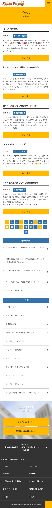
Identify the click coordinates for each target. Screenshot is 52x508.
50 (31, 227)
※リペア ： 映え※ (13, 358)
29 (40, 222)
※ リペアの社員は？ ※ (14, 384)
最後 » (26, 232)
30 (45, 222)
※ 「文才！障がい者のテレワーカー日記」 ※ (23, 393)
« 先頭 (12, 222)
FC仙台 (5, 497)
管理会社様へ (34, 466)
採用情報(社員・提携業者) (12, 481)
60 (35, 227)
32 (12, 227)
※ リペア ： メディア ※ (15, 341)
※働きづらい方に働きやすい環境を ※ (20, 333)
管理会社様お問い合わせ (26, 431)
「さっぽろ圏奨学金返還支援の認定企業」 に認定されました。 (25, 248)
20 (31, 222)
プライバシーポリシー (11, 489)
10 (26, 222)
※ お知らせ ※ (11, 307)
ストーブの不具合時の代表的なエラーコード (22, 282)
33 (17, 227)
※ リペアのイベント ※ (14, 376)
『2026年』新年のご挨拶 (15, 290)
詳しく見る (26, 58)
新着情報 (6, 473)
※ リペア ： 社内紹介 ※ (15, 350)
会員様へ (6, 466)
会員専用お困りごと (26, 422)
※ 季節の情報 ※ (12, 324)
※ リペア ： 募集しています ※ (17, 367)
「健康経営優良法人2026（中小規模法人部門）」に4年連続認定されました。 (25, 260)
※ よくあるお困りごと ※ (15, 315)
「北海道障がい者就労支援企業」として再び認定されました (25, 271)
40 (26, 227)
